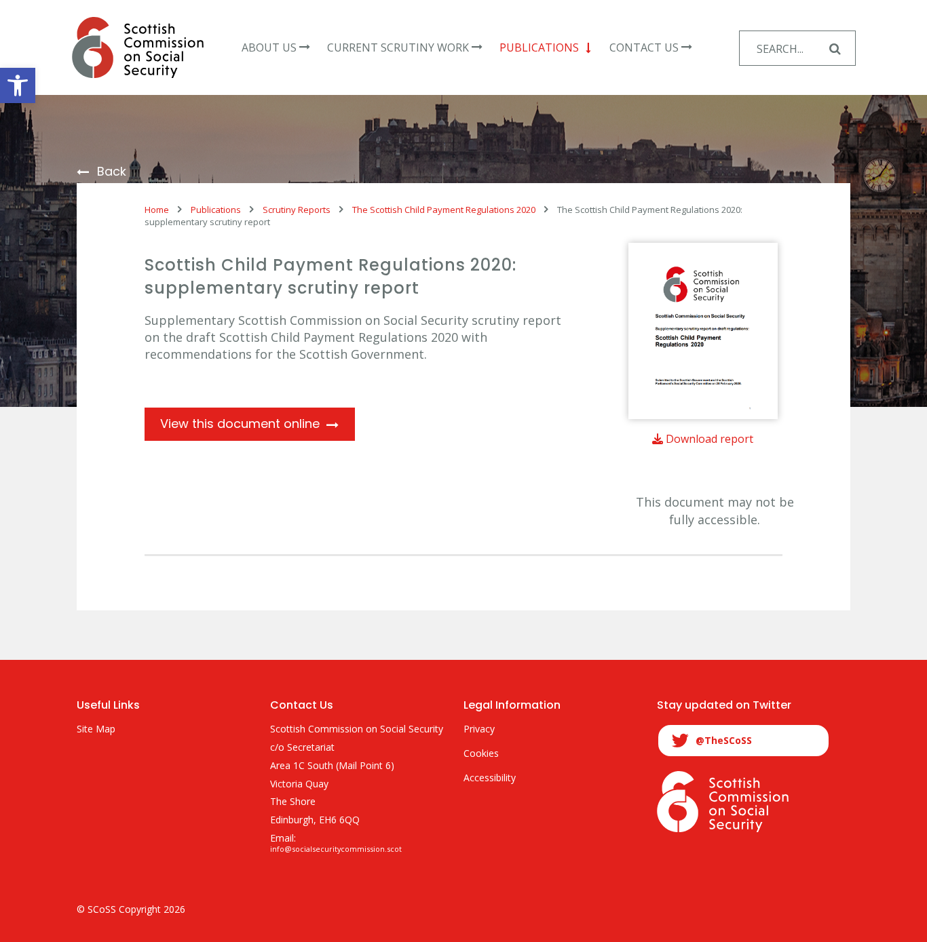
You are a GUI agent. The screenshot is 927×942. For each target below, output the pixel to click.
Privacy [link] (479, 729)
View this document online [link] (240, 423)
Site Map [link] (96, 729)
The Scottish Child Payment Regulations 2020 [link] (443, 209)
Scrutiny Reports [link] (296, 209)
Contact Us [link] (644, 47)
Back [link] (111, 172)
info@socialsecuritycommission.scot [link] (336, 849)
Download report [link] (708, 439)
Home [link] (157, 209)
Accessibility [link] (489, 778)
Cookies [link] (481, 754)
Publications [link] (539, 47)
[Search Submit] (834, 48)
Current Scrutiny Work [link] (398, 47)
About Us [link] (269, 47)
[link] (17, 85)
